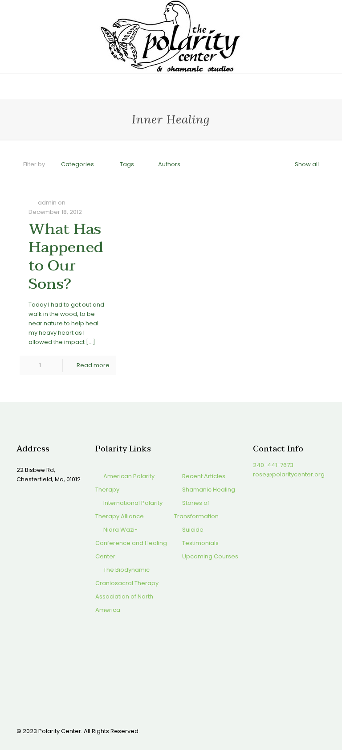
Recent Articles (203, 476)
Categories (77, 164)
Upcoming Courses (210, 556)
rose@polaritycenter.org (289, 474)
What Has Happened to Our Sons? (65, 256)
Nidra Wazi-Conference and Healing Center (131, 543)
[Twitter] (269, 730)
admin (47, 202)
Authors (169, 164)
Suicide (193, 529)
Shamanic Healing (208, 489)
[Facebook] (257, 730)
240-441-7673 (273, 465)
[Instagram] (293, 730)
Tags (127, 164)
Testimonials (200, 543)
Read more (93, 365)
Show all (307, 164)
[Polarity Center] (171, 37)
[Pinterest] (281, 730)
